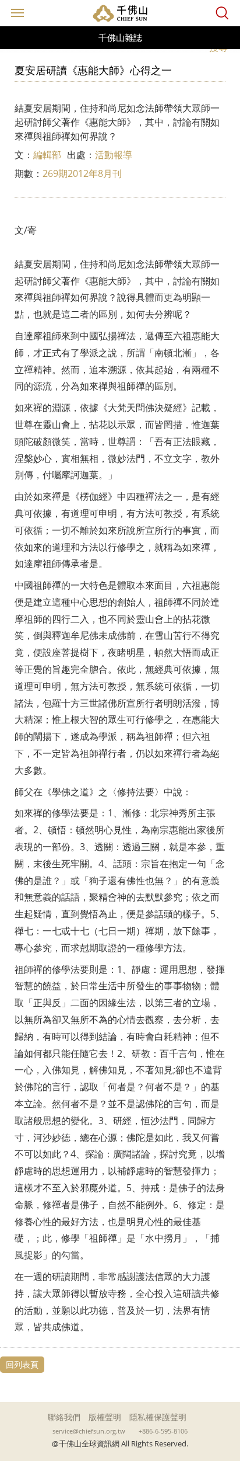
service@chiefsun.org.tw (88, 1431)
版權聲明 (105, 1416)
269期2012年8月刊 (82, 173)
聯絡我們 (64, 1416)
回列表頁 (22, 1364)
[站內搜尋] (222, 13)
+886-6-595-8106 (163, 1431)
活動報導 (113, 154)
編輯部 (47, 154)
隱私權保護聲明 (157, 1416)
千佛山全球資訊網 (120, 13)
